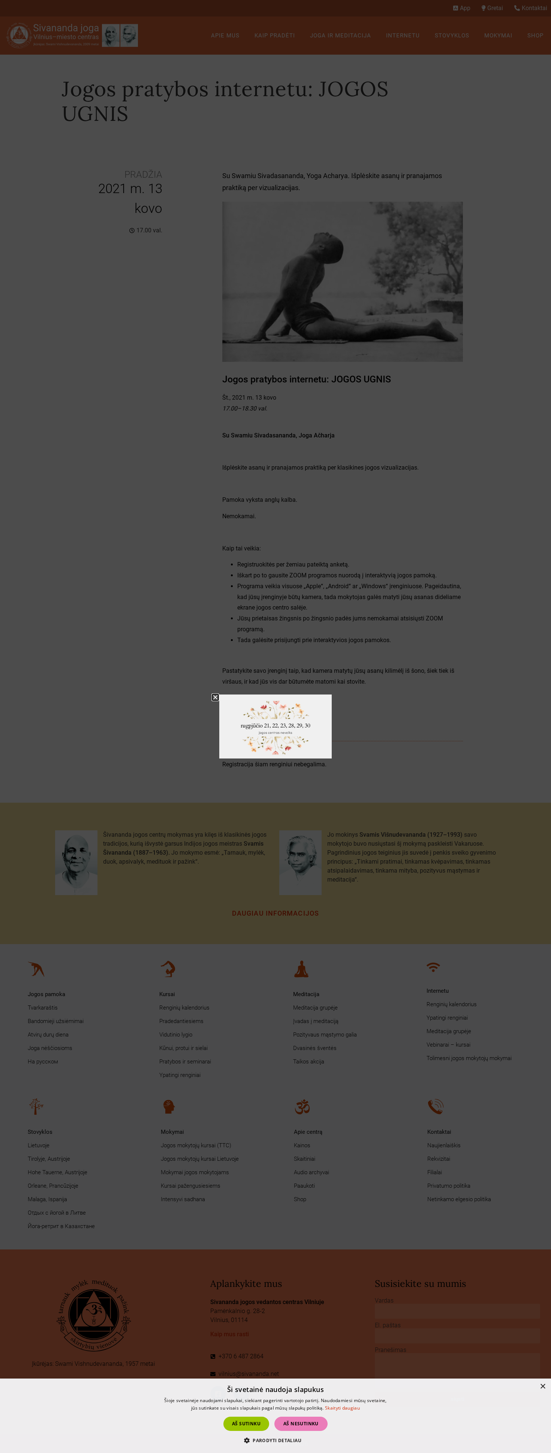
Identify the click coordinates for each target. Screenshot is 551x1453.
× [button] (542, 1386)
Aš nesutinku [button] (301, 1423)
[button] (275, 1440)
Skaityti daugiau (342, 1408)
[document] (275, 726)
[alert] (275, 1416)
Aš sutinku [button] (246, 1423)
